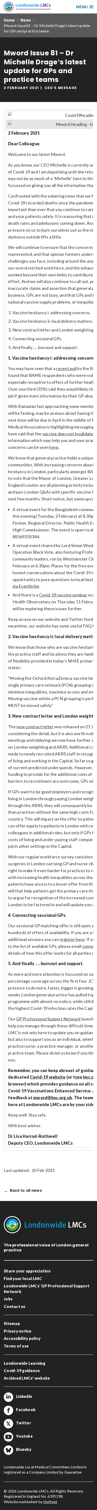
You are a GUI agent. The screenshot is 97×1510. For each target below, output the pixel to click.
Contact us (14, 1306)
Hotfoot (50, 1501)
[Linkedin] (8, 1397)
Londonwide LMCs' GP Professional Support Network (46, 1288)
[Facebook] (8, 1410)
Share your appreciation (27, 1270)
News (25, 20)
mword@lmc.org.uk (52, 1097)
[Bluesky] (8, 1450)
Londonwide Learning (24, 1363)
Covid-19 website (48, 1077)
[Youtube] (8, 1437)
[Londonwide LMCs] (27, 7)
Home (9, 20)
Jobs (8, 1298)
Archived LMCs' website (27, 1378)
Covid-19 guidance (22, 1370)
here (53, 447)
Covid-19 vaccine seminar (63, 594)
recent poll (66, 368)
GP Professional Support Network (48, 1018)
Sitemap (12, 1323)
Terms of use (16, 1345)
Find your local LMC (23, 1278)
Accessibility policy (22, 1338)
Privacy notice (18, 1331)
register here (72, 939)
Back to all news (26, 1190)
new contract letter (35, 726)
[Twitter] (8, 1423)
